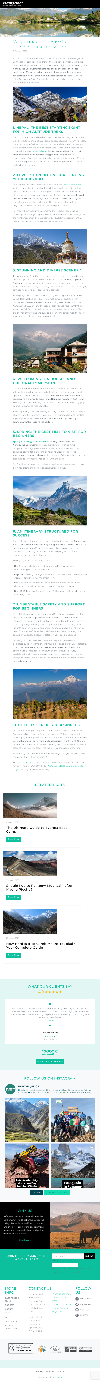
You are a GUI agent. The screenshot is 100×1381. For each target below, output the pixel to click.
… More (50, 1020)
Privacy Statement (45, 1372)
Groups (9, 1309)
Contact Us (11, 1321)
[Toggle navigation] (95, 4)
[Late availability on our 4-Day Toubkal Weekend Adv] (27, 1166)
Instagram (86, 1299)
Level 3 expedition (72, 184)
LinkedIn (84, 1315)
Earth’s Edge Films (12, 1299)
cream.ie (58, 1377)
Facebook (85, 1304)
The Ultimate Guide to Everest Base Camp (37, 829)
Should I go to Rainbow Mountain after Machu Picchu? (39, 887)
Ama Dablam (40, 151)
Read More (14, 839)
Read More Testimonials (50, 1061)
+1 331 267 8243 (63, 1304)
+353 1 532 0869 (63, 1294)
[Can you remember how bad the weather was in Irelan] (73, 1166)
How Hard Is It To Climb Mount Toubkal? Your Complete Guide (40, 945)
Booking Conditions (11, 1327)
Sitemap (60, 1372)
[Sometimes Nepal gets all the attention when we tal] (27, 1120)
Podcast (9, 1305)
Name (55, 1260)
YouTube (85, 1310)
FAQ (7, 1317)
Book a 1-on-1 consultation (39, 762)
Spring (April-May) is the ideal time (31, 441)
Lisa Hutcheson (50, 1032)
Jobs (7, 1313)
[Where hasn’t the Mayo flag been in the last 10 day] (73, 1120)
